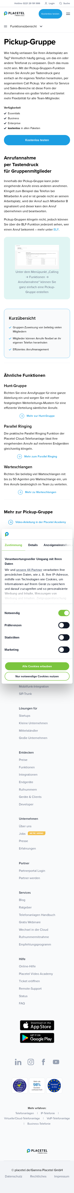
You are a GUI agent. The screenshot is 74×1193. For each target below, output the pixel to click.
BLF (56, 229)
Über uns (25, 826)
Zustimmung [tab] (13, 544)
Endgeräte (26, 782)
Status (23, 996)
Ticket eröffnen (29, 981)
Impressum (61, 1176)
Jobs (22, 833)
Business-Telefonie (39, 1124)
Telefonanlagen (24, 1113)
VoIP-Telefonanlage (58, 1118)
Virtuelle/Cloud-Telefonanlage (22, 1118)
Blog (22, 900)
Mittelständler (28, 730)
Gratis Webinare (30, 922)
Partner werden (29, 878)
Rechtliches (38, 1176)
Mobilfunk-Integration (34, 686)
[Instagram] (31, 1062)
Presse (23, 841)
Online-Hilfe (27, 966)
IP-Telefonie (48, 1113)
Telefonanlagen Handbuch (37, 915)
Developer (26, 804)
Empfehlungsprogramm (35, 944)
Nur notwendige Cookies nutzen (37, 676)
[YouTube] (56, 1062)
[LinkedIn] (18, 1062)
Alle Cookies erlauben (37, 666)
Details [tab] (33, 544)
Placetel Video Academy (36, 974)
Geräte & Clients (30, 797)
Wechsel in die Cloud (33, 929)
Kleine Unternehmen (33, 723)
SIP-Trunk (25, 693)
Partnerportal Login (32, 870)
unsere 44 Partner (29, 569)
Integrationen (28, 774)
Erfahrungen (27, 848)
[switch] (63, 625)
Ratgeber (25, 907)
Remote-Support (30, 988)
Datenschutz (13, 1176)
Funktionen (27, 767)
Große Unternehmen (33, 738)
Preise (23, 759)
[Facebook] (43, 1062)
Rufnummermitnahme (34, 937)
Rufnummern (28, 789)
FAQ (22, 1003)
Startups (24, 715)
